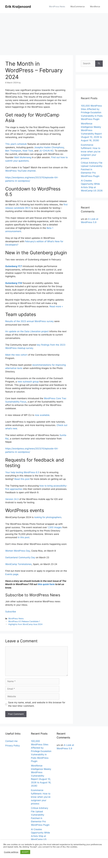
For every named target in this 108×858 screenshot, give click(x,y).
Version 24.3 (12, 499)
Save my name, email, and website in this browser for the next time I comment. (36, 704)
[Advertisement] (54, 32)
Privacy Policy (12, 745)
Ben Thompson (13, 150)
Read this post (22, 479)
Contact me (11, 741)
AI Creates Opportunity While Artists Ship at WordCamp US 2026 (40, 836)
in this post (23, 537)
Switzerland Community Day (20, 557)
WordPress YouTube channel (20, 170)
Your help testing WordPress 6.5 (22, 472)
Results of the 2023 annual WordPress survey (29, 321)
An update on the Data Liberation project (27, 331)
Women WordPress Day (17, 550)
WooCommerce (77, 6)
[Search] (99, 63)
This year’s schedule (16, 144)
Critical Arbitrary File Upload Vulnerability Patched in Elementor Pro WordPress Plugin (91, 169)
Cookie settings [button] (11, 852)
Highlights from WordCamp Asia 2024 (25, 624)
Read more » (56, 306)
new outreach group (28, 381)
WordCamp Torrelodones (18, 564)
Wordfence (95, 6)
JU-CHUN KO (46, 150)
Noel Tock (28, 150)
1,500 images (55, 527)
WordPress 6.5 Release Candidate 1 (24, 621)
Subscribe (10, 611)
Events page (11, 574)
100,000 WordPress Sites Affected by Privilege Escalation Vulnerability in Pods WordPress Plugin (92, 112)
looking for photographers (47, 517)
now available (42, 415)
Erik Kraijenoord (18, 7)
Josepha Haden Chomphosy (49, 147)
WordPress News (57, 6)
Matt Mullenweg (22, 157)
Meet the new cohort (16, 354)
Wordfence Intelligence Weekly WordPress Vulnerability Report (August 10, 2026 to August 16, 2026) (41, 775)
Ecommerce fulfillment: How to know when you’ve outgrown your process (90, 152)
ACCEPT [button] (25, 852)
